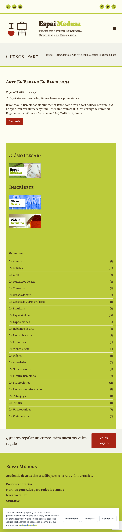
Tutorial (18, 403)
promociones (71, 98)
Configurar (108, 518)
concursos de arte (24, 281)
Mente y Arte (21, 349)
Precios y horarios (19, 484)
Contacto (13, 500)
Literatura (19, 342)
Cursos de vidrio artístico (29, 302)
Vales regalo (104, 440)
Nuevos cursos (22, 369)
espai (34, 92)
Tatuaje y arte (21, 396)
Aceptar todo (71, 518)
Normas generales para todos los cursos (35, 489)
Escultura (19, 308)
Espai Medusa (18, 98)
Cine (16, 274)
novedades (33, 98)
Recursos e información (28, 389)
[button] (114, 28)
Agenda (17, 261)
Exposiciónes (21, 322)
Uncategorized (22, 409)
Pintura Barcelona (51, 98)
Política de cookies (28, 525)
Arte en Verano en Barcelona (38, 82)
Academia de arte (18, 475)
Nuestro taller (16, 495)
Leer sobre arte (22, 335)
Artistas (18, 268)
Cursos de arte (22, 295)
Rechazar (89, 518)
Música (17, 355)
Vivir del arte (21, 416)
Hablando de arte (23, 328)
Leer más (15, 121)
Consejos (19, 288)
